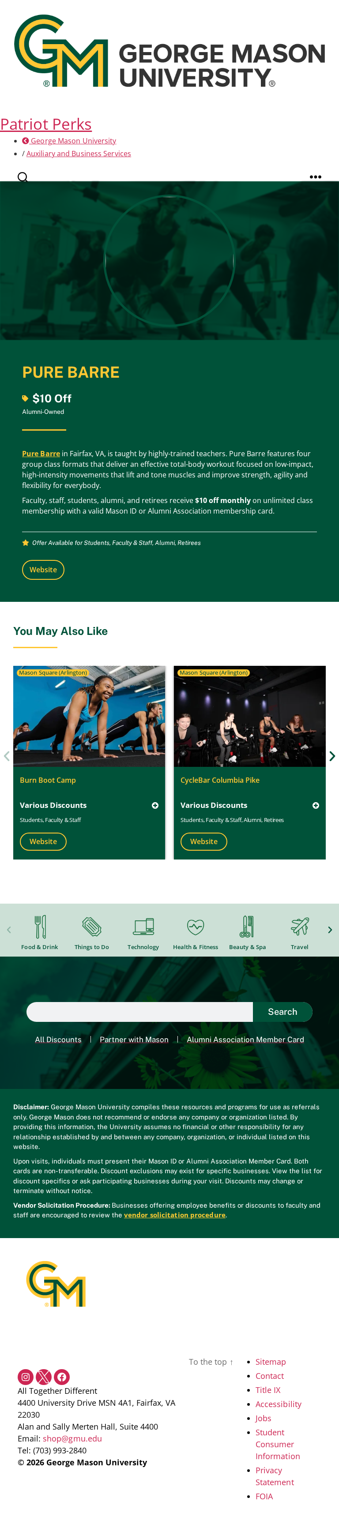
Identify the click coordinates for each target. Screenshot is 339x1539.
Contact (270, 1375)
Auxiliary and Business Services (78, 153)
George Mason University (72, 141)
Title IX (268, 1390)
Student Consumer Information (278, 1444)
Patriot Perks (46, 123)
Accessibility (278, 1404)
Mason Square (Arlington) (53, 672)
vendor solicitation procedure (175, 1214)
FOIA (264, 1496)
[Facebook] (62, 1377)
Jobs (263, 1418)
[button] (6, 756)
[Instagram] (26, 1377)
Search (283, 1011)
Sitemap (271, 1361)
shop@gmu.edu (72, 1438)
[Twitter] (44, 1377)
